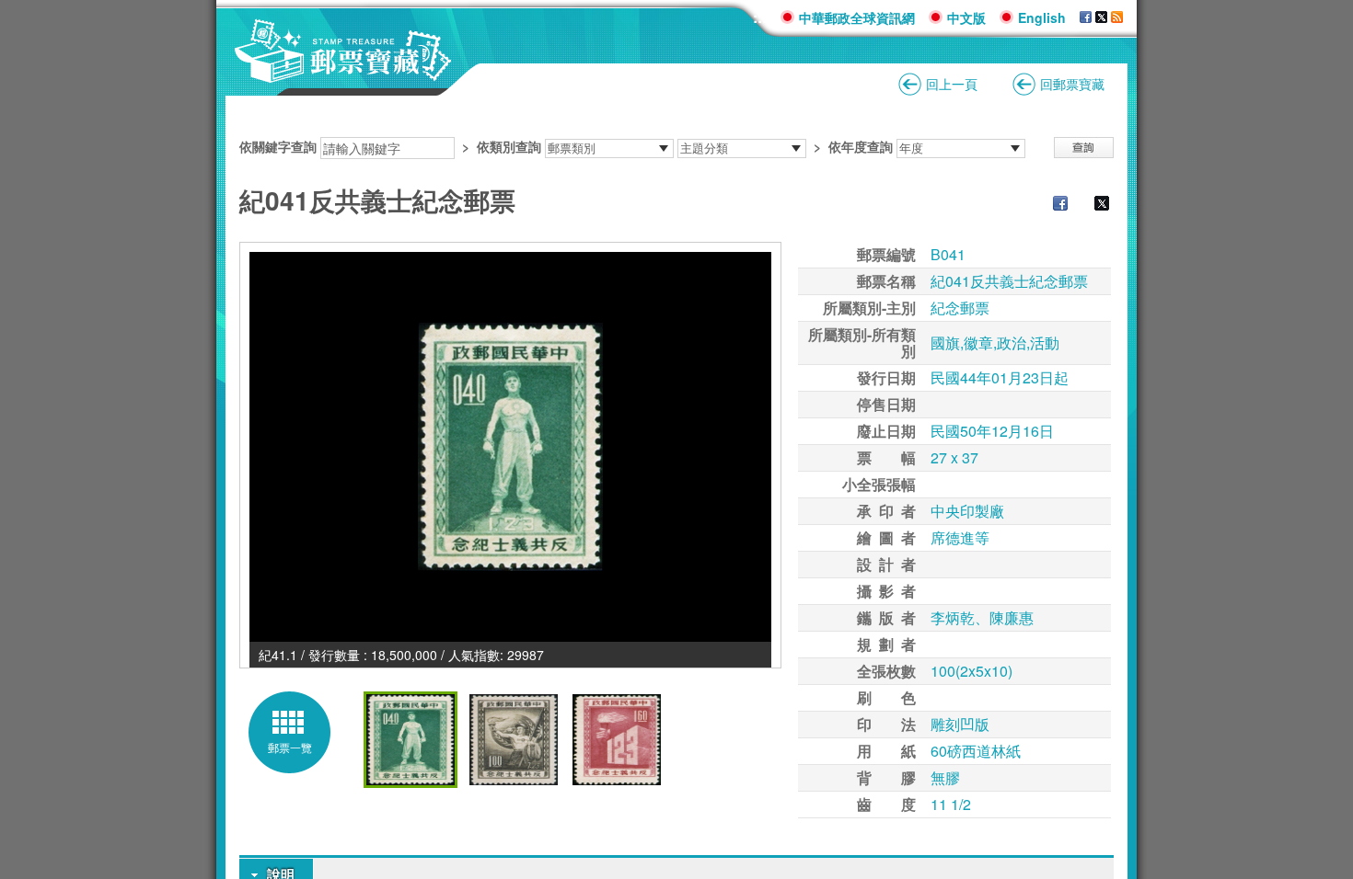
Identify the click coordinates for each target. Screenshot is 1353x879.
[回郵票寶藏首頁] (343, 73)
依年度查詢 (860, 146)
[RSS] (1117, 17)
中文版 (966, 17)
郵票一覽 (290, 747)
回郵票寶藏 (1072, 83)
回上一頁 (951, 83)
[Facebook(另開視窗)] (1086, 17)
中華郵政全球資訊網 (857, 17)
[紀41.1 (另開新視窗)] (510, 447)
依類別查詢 (509, 146)
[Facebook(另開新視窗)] (1051, 205)
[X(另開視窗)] (1101, 17)
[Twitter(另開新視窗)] (1092, 205)
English (1042, 17)
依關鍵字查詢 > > (566, 146)
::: (760, 17)
